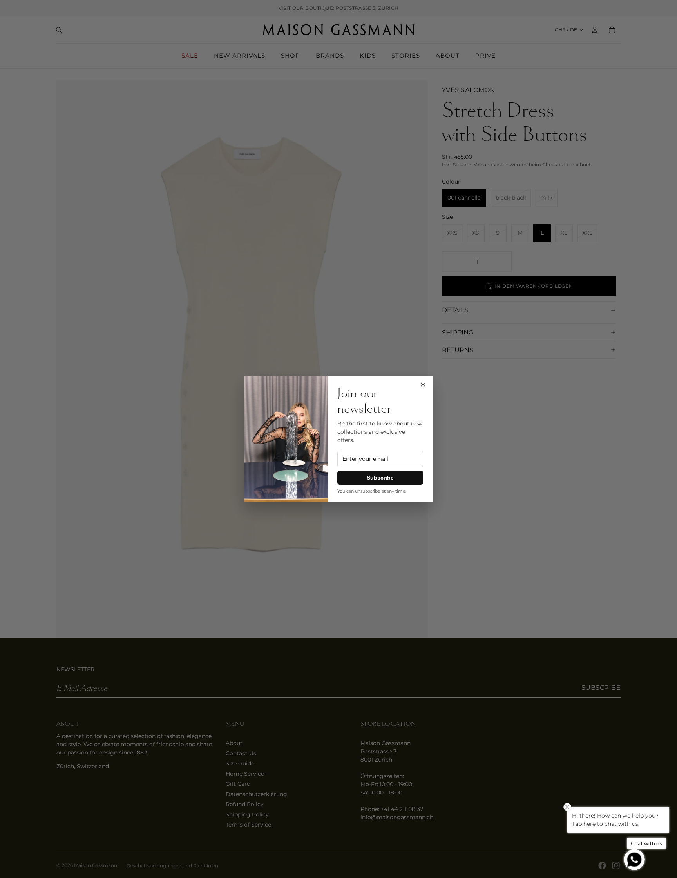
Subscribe (380, 477)
